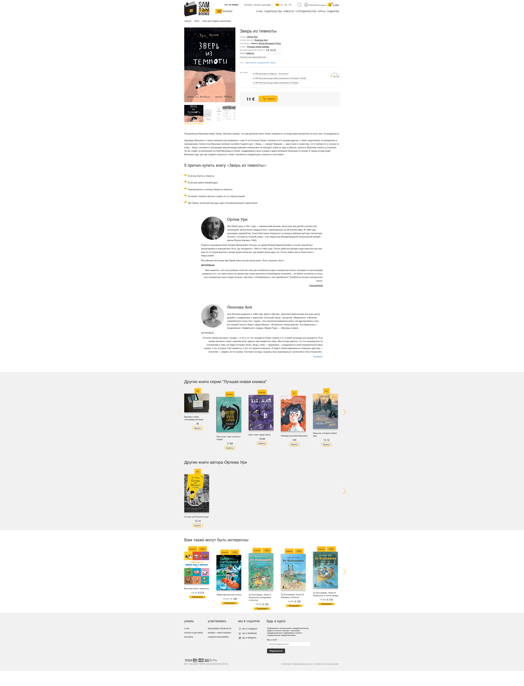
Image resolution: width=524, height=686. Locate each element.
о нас (187, 628)
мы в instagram (249, 628)
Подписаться (276, 651)
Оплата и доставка (262, 4)
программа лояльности (219, 628)
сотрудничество (305, 11)
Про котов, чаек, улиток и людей (228, 438)
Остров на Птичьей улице (196, 516)
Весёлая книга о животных (196, 588)
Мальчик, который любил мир (325, 434)
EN (286, 4)
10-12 (273, 49)
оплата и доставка (193, 632)
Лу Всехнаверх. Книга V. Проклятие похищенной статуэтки (260, 597)
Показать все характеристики (253, 56)
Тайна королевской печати (228, 594)
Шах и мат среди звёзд (259, 434)
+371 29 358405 (231, 4)
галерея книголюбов (218, 636)
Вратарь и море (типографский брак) (193, 418)
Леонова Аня (261, 40)
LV (282, 4)
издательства (273, 11)
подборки (333, 11)
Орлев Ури (252, 36)
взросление (250, 62)
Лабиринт (318, 356)
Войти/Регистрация (317, 5)
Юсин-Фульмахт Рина (270, 43)
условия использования (326, 663)
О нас (259, 11)
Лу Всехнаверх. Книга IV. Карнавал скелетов (292, 596)
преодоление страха (266, 62)
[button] (345, 412)
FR (290, 4)
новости (288, 11)
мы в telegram (249, 637)
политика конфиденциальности (297, 663)
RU (277, 4)
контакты (188, 636)
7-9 (267, 49)
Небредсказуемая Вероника (294, 435)
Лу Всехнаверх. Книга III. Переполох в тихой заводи (325, 594)
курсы (321, 11)
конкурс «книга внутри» (220, 632)
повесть (250, 53)
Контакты (248, 4)
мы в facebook (249, 633)
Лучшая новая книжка (258, 46)
